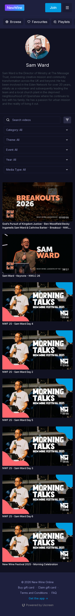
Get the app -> (38, 598)
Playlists (64, 22)
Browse (15, 22)
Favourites (39, 22)
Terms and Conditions (34, 592)
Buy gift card (26, 587)
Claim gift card (47, 587)
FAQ (54, 592)
